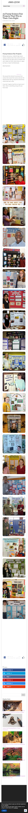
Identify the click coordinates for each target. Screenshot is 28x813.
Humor (10, 20)
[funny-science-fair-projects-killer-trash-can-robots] (14, 381)
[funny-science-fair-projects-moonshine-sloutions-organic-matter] (14, 464)
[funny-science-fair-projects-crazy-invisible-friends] (14, 216)
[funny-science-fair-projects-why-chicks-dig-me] (14, 142)
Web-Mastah (6, 20)
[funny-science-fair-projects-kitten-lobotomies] (14, 402)
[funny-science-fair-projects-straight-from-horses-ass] (14, 568)
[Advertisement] (14, 104)
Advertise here (19, 74)
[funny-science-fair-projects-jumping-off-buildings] (14, 361)
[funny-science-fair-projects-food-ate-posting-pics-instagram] (14, 257)
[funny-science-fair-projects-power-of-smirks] (14, 505)
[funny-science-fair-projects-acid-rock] (14, 278)
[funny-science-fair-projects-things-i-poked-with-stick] (14, 588)
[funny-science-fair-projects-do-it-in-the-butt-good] (14, 237)
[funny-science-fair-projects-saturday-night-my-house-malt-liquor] (14, 526)
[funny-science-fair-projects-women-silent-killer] (14, 609)
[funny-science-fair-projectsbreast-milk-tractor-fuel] (14, 195)
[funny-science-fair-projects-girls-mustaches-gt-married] (14, 299)
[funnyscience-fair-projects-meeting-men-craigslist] (14, 443)
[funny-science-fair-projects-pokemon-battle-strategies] (14, 485)
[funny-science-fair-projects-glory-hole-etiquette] (14, 319)
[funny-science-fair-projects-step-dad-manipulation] (14, 547)
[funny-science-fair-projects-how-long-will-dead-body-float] (14, 340)
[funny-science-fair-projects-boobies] (14, 175)
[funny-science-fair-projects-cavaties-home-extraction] (14, 154)
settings (16, 808)
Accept (4, 810)
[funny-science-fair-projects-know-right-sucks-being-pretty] (14, 423)
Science (13, 20)
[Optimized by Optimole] (25, 810)
